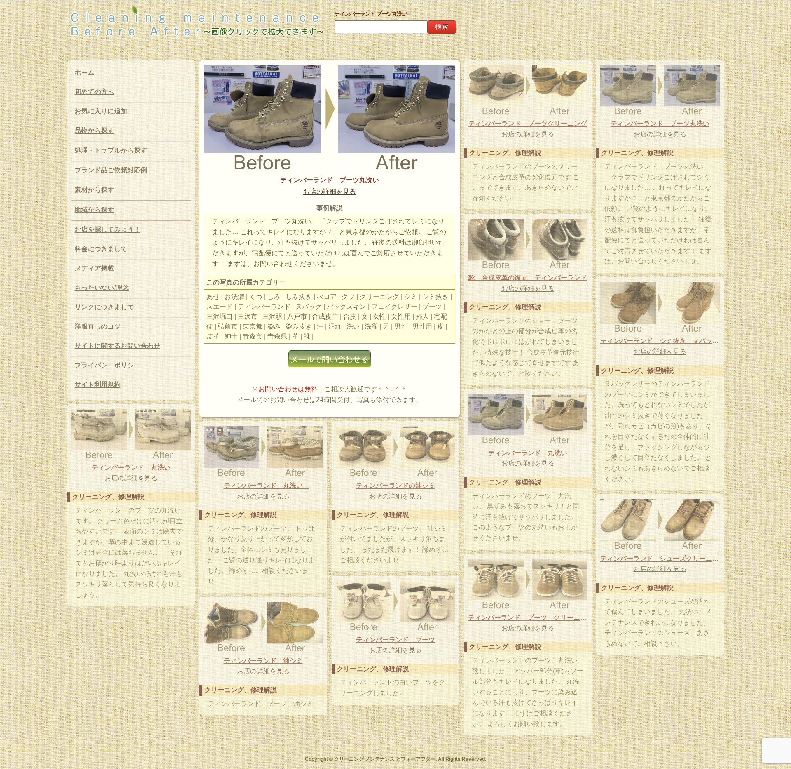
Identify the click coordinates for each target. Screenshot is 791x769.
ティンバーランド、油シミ (263, 660)
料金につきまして (101, 248)
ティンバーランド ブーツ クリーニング (527, 617)
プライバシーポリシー (107, 365)
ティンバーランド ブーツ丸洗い (329, 179)
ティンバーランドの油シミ (395, 485)
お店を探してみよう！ (107, 229)
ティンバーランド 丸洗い (527, 452)
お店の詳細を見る (329, 191)
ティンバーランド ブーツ (395, 639)
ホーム (84, 72)
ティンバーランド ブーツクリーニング (527, 123)
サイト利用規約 (98, 384)
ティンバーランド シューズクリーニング (660, 558)
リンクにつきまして (104, 306)
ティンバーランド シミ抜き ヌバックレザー (660, 340)
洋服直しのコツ (98, 326)
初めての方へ (94, 91)
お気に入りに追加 (101, 111)
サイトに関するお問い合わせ (117, 345)
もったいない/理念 (102, 287)
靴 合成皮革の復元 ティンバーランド (527, 277)
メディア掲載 (94, 268)
